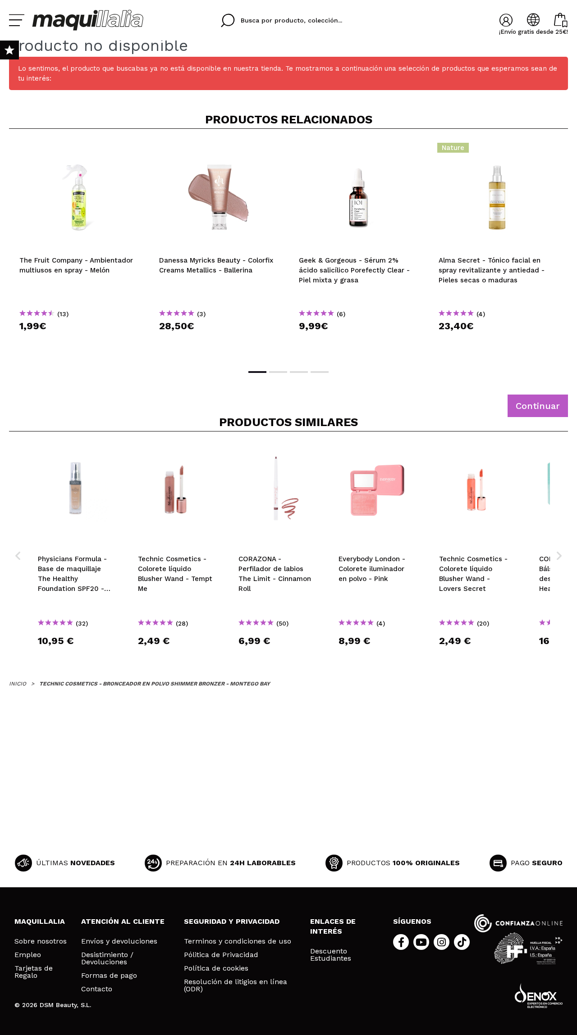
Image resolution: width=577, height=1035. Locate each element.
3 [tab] (299, 372)
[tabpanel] (79, 248)
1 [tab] (257, 372)
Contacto (96, 989)
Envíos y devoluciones (119, 941)
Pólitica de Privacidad (221, 954)
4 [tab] (320, 372)
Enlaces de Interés (333, 926)
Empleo (27, 954)
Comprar (79, 342)
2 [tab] (278, 372)
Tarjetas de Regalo (33, 972)
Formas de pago (109, 975)
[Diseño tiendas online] (539, 995)
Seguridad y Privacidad (231, 921)
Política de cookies (216, 968)
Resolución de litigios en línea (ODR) (235, 985)
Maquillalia (39, 921)
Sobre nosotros (40, 941)
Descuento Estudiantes (330, 955)
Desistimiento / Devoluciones (107, 958)
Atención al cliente (123, 921)
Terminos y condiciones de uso (237, 941)
